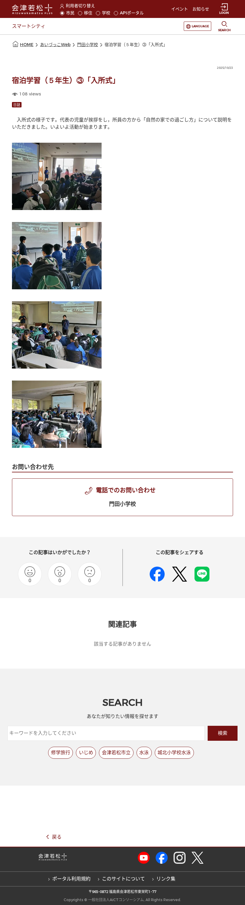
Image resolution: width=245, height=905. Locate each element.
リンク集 (165, 879)
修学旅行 (60, 752)
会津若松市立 (116, 752)
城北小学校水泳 (174, 752)
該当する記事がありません (122, 644)
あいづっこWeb (55, 45)
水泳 (144, 752)
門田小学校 (87, 45)
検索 (222, 733)
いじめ (86, 752)
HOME (26, 45)
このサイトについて (123, 879)
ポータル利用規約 (71, 879)
